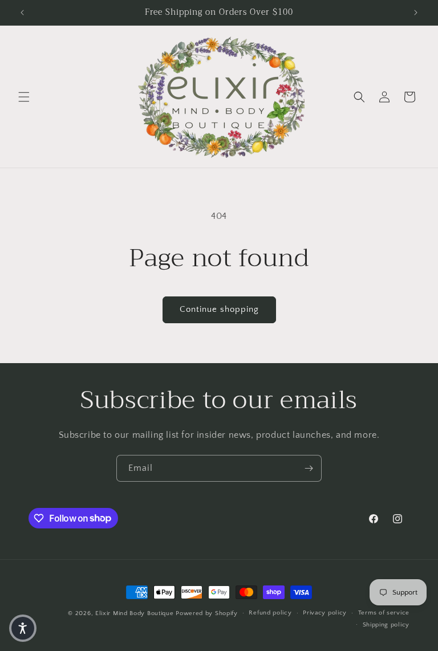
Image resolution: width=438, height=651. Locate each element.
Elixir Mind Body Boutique (134, 613)
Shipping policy (386, 624)
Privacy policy (325, 612)
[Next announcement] (415, 12)
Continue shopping (219, 309)
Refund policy (270, 612)
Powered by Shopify (207, 613)
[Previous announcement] (22, 12)
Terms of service (383, 612)
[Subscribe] (308, 468)
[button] (23, 96)
